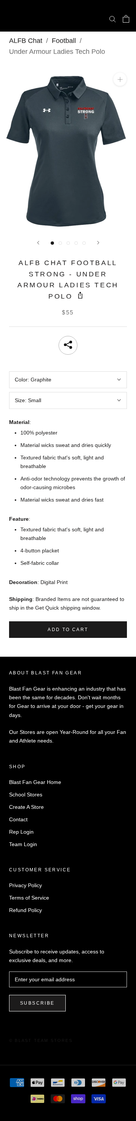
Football (64, 40)
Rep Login (21, 832)
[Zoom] (120, 79)
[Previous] (38, 242)
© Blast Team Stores (41, 1040)
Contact (18, 819)
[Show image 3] (68, 243)
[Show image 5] (84, 243)
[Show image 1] (52, 243)
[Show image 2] (60, 243)
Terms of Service (29, 898)
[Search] (112, 18)
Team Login (23, 844)
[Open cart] (126, 19)
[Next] (98, 242)
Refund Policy (25, 910)
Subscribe (37, 1003)
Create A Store (26, 807)
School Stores (25, 795)
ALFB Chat (25, 40)
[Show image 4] (76, 243)
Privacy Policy (25, 885)
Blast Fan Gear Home (35, 782)
